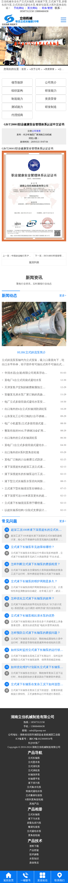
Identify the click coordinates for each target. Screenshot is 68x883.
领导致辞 (17, 82)
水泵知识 (34, 858)
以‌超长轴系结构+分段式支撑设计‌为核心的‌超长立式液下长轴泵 (26, 510)
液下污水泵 (34, 818)
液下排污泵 (34, 783)
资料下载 (34, 846)
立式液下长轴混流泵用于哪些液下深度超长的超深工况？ (26, 502)
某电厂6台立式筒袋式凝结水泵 (23, 380)
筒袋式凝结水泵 (34, 791)
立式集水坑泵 (34, 787)
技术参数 (34, 854)
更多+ (62, 295)
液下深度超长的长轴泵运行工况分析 (26, 474)
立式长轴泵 (34, 758)
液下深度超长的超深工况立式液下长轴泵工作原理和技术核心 (26, 466)
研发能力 (51, 90)
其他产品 (34, 803)
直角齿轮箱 (34, 835)
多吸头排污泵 (34, 823)
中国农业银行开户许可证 (23, 256)
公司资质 (36, 131)
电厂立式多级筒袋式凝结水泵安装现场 (26, 401)
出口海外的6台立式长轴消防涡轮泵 (26, 409)
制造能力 (17, 98)
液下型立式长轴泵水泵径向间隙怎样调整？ (26, 481)
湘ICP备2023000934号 (41, 739)
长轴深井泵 (34, 774)
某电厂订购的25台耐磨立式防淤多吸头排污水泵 (26, 459)
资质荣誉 (49, 69)
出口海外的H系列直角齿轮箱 (22, 452)
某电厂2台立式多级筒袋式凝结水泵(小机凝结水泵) (26, 445)
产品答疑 (34, 850)
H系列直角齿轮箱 (34, 799)
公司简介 (51, 82)
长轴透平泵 (34, 779)
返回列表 (34, 262)
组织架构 (17, 90)
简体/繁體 (47, 8)
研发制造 (51, 106)
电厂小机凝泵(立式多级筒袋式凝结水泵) (26, 423)
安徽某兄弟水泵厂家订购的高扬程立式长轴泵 (26, 394)
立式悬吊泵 (34, 762)
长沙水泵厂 (34, 743)
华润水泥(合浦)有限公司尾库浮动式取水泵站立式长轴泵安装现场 (26, 372)
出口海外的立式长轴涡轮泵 (21, 437)
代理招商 (17, 115)
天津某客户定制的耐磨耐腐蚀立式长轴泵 (26, 387)
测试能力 (17, 106)
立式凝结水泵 (34, 831)
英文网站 (32, 8)
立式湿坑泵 (34, 766)
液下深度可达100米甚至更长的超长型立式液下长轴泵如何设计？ (26, 495)
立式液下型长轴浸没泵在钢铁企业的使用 (26, 488)
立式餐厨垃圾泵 (34, 795)
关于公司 (35, 69)
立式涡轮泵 (34, 770)
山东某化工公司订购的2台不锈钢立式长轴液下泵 (26, 416)
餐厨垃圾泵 (34, 827)
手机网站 (19, 8)
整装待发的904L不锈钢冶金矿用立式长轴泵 (26, 430)
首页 (23, 69)
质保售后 (34, 863)
